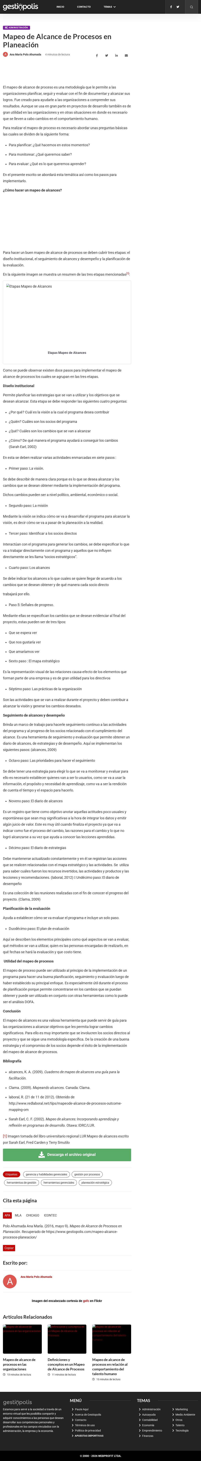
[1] (5, 1136)
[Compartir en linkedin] (117, 55)
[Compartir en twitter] (107, 55)
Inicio (60, 6)
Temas (108, 6)
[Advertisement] (74, 71)
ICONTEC (50, 1215)
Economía (148, 1425)
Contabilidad (150, 1419)
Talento (180, 1425)
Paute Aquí (81, 1409)
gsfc (86, 1301)
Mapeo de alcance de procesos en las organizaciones (19, 1364)
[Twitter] (177, 6)
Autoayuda (149, 1414)
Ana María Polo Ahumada (25, 54)
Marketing (181, 1409)
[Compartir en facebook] (97, 55)
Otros (178, 1419)
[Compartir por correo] (127, 55)
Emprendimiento (152, 1430)
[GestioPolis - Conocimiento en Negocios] (17, 1402)
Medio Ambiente (185, 1414)
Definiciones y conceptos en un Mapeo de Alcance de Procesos (66, 1364)
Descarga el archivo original (71, 1154)
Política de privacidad (88, 1430)
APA (7, 1215)
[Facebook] (171, 6)
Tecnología (182, 1430)
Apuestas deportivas (89, 1435)
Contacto (84, 6)
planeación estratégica (95, 1182)
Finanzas (147, 1435)
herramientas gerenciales (59, 1182)
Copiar (9, 1248)
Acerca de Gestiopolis (88, 1414)
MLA (18, 1215)
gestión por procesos (87, 1174)
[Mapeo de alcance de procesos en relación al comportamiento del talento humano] (111, 1339)
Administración (18, 27)
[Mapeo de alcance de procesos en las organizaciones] (22, 1339)
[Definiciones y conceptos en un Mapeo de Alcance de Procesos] (67, 1339)
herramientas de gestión (21, 1182)
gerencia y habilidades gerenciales (46, 1174)
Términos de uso (85, 1425)
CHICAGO (32, 1215)
